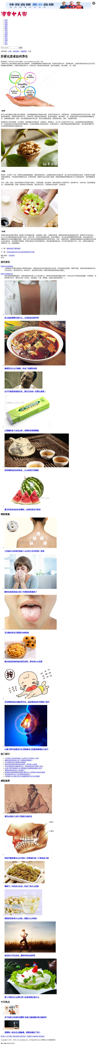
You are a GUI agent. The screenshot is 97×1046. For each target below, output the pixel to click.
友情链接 (35, 1036)
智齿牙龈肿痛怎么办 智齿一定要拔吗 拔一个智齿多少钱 (27, 858)
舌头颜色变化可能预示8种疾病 (17, 633)
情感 (6, 40)
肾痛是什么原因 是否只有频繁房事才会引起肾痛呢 (23, 776)
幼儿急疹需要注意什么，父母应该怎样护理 (22, 318)
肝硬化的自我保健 (7, 266)
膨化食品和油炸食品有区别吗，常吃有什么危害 (23, 662)
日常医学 (12, 255)
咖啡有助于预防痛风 (13, 248)
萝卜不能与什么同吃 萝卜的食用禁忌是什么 (22, 997)
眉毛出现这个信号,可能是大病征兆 (18, 816)
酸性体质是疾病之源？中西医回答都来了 (21, 592)
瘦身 (6, 36)
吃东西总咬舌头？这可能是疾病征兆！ (18, 774)
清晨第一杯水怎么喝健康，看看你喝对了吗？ (23, 1032)
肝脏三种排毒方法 (7, 274)
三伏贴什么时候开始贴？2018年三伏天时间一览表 (24, 551)
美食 (6, 30)
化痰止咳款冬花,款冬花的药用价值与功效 (20, 252)
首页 (6, 20)
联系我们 (42, 1036)
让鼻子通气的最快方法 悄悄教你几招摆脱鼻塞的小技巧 (26, 749)
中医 (6, 32)
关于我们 (9, 1036)
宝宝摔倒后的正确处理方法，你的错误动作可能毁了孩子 (27, 702)
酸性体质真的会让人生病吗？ (15, 770)
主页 (9, 51)
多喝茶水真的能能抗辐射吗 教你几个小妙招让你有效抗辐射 (25, 772)
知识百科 (16, 51)
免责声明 (22, 1036)
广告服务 (29, 1036)
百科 (6, 44)
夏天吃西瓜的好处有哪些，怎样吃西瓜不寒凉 (23, 509)
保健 (6, 34)
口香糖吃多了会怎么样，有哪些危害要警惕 (22, 430)
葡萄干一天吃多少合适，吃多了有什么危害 (22, 886)
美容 (6, 22)
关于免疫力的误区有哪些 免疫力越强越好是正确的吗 (25, 1017)
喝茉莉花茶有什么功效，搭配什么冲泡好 (21, 918)
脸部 (6, 24)
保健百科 (24, 51)
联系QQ (3, 1036)
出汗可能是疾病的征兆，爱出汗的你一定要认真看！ (25, 391)
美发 (6, 38)
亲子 (6, 42)
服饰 (6, 28)
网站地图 (16, 1036)
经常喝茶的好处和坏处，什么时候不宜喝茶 (22, 470)
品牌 (6, 26)
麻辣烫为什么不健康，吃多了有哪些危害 (21, 368)
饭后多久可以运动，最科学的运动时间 (20, 955)
